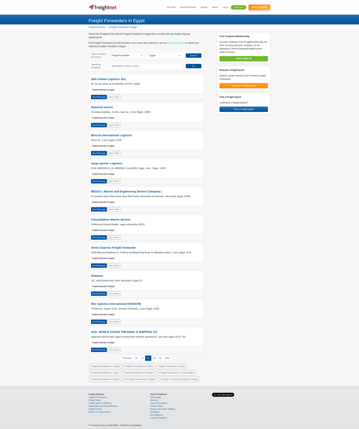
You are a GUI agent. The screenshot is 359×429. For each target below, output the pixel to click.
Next (167, 358)
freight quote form (176, 43)
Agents (204, 7)
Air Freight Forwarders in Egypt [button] (139, 379)
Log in (225, 7)
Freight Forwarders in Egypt (123, 27)
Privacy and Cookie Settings (162, 409)
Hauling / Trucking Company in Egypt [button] (179, 379)
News (215, 7)
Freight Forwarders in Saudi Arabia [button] (176, 373)
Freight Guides (95, 409)
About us (154, 400)
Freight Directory (97, 27)
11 (142, 358)
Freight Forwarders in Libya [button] (104, 373)
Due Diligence (156, 415)
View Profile (114, 97)
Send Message (99, 97)
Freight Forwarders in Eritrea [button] (139, 366)
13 (154, 358)
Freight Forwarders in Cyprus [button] (105, 366)
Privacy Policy (156, 406)
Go (193, 66)
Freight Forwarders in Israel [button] (171, 366)
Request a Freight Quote (244, 85)
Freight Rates (95, 400)
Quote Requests (188, 7)
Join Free (238, 7)
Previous (127, 358)
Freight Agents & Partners (100, 403)
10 (136, 358)
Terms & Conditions (159, 403)
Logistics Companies (98, 397)
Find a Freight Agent (244, 109)
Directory (171, 7)
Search (193, 55)
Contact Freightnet (158, 418)
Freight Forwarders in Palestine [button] (138, 373)
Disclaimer (155, 412)
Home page (155, 397)
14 (160, 358)
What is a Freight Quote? (100, 412)
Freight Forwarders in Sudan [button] (105, 379)
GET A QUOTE (259, 7)
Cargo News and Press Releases (103, 406)
